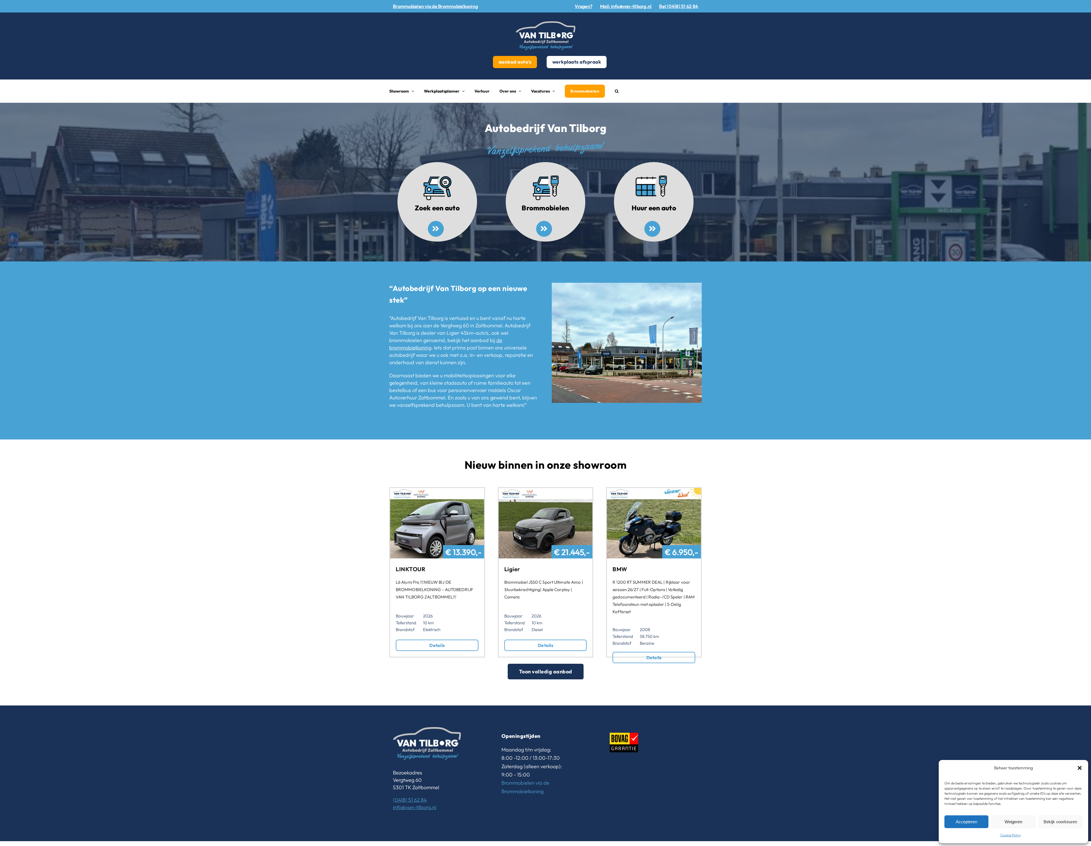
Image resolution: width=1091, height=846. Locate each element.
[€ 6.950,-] (654, 491)
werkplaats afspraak (576, 62)
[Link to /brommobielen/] (544, 229)
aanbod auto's (515, 62)
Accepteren (966, 821)
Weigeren (1013, 821)
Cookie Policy (1010, 835)
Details (437, 645)
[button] (1079, 768)
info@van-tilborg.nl (414, 807)
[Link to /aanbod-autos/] (436, 229)
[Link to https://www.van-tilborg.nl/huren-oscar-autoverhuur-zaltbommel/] (652, 229)
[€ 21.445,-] (546, 491)
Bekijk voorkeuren (1060, 821)
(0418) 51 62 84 (410, 800)
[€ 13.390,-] (437, 491)
